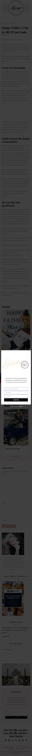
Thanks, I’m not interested (16, 406)
